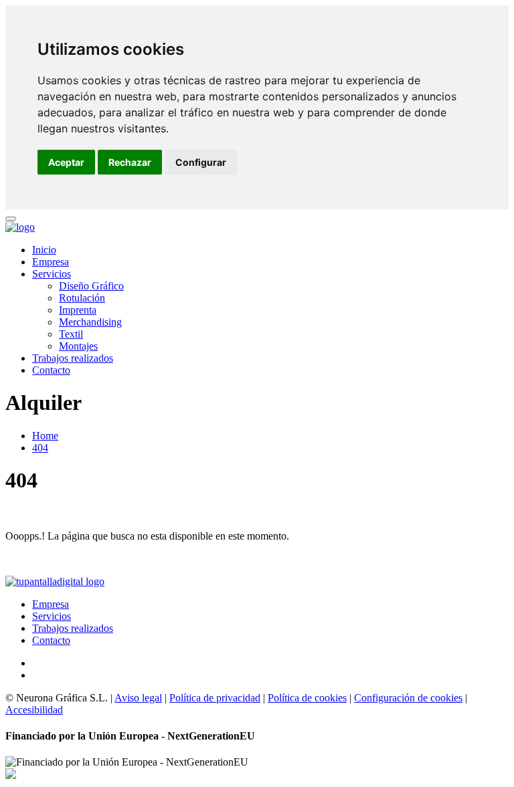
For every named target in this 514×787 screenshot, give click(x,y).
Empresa (50, 261)
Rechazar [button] (129, 162)
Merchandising (90, 322)
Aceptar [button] (66, 162)
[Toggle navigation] (10, 219)
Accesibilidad (34, 709)
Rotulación (82, 298)
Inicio (44, 249)
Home (45, 435)
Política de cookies (307, 697)
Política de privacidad (214, 697)
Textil (71, 334)
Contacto (51, 370)
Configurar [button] (200, 162)
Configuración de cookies (408, 697)
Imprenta (77, 310)
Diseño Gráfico (91, 286)
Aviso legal (138, 697)
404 (40, 447)
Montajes (78, 346)
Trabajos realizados (72, 358)
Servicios (51, 273)
